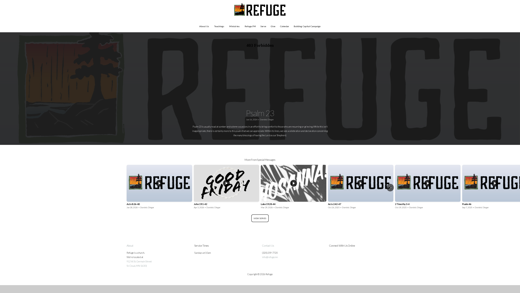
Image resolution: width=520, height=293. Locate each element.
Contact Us (268, 245)
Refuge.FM (250, 26)
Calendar (284, 26)
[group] (159, 187)
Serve (263, 26)
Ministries (234, 26)
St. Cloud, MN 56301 (137, 265)
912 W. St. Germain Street (139, 261)
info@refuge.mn (270, 257)
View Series (260, 218)
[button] (390, 188)
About (130, 245)
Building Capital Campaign (307, 26)
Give (273, 26)
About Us (204, 26)
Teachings (219, 26)
